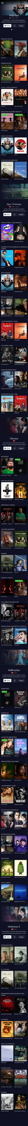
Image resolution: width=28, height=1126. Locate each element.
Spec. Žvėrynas (14, 204)
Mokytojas (14, 15)
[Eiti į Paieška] (25, 2)
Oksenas (14, 438)
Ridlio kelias (14, 670)
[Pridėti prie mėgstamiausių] (14, 25)
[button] (11, 29)
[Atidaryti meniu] (2, 3)
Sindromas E (14, 926)
